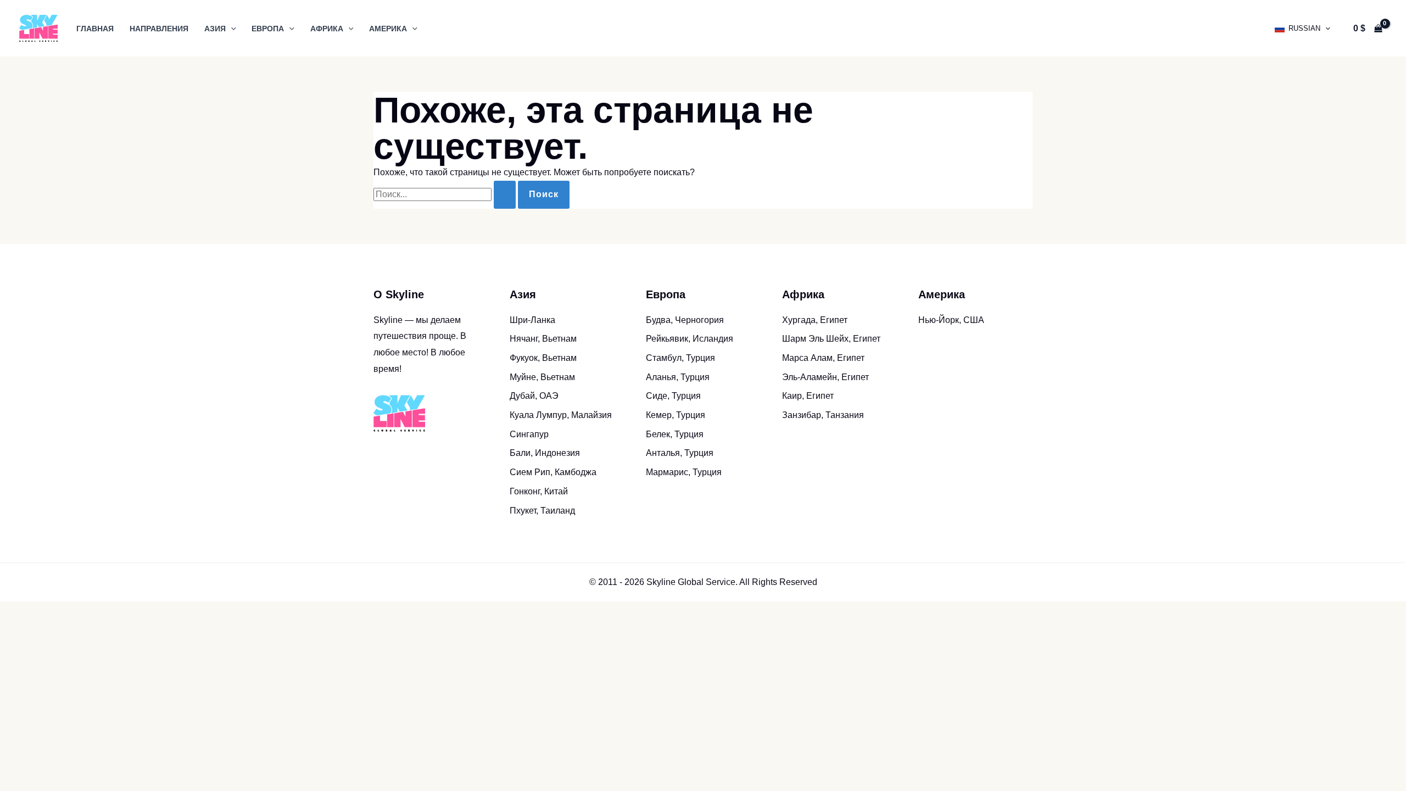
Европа (268, 28)
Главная (95, 28)
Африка (326, 28)
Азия (215, 28)
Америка (388, 28)
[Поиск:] (445, 194)
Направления (159, 28)
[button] (231, 28)
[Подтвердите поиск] (505, 195)
